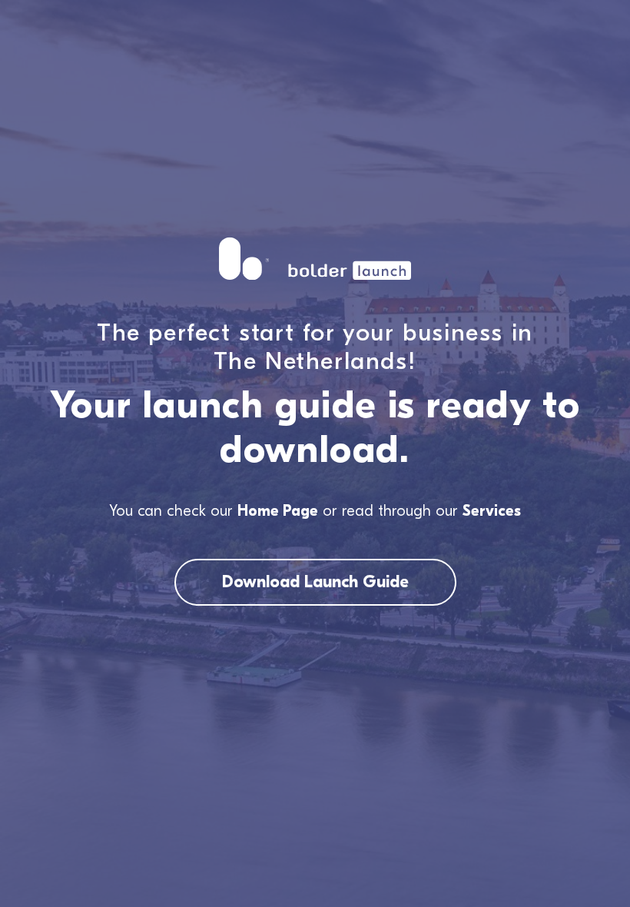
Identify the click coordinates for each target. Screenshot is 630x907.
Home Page (277, 511)
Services (492, 511)
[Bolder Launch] (315, 259)
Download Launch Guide (315, 582)
